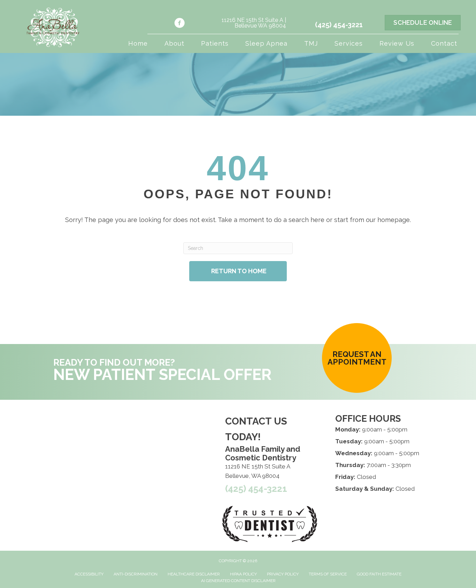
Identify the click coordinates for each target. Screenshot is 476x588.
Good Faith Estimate (379, 574)
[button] (357, 358)
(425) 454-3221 (339, 25)
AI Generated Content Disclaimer (238, 580)
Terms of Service (328, 574)
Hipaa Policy (243, 574)
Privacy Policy (283, 574)
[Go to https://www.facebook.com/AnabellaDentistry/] (179, 24)
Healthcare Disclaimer (194, 574)
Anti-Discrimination (136, 574)
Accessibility (89, 574)
